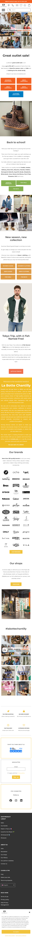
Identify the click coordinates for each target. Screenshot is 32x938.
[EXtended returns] (24, 725)
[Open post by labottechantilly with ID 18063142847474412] (8, 688)
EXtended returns (23, 728)
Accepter (16, 932)
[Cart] (29, 5)
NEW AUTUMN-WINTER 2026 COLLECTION (16, 1)
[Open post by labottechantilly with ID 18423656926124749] (23, 688)
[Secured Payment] (24, 711)
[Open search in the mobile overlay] (19, 10)
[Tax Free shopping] (8, 711)
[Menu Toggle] (3, 10)
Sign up (16, 777)
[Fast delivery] (8, 725)
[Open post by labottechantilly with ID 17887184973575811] (8, 673)
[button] (29, 912)
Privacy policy (21, 773)
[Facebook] (10, 800)
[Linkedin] (21, 800)
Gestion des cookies (10, 935)
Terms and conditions (21, 935)
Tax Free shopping (8, 714)
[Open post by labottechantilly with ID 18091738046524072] (23, 673)
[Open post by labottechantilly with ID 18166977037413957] (16, 650)
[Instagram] (16, 800)
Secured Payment (24, 714)
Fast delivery (8, 728)
